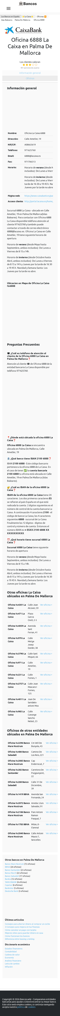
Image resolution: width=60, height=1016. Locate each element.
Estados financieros (13, 948)
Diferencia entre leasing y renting (19, 939)
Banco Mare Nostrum (14, 864)
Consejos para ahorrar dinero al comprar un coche (27, 924)
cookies (31, 1007)
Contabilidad (11, 951)
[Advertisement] (30, 110)
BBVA (7, 867)
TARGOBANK (11, 882)
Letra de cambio (12, 963)
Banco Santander (12, 870)
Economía (9, 957)
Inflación (9, 966)
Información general (29, 72)
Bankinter (9, 888)
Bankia (8, 879)
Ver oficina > (46, 605)
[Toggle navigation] (8, 8)
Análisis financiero (13, 960)
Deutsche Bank (11, 891)
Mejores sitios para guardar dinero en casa (24, 933)
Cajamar (8, 885)
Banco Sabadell (12, 876)
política (21, 1007)
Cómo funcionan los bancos (17, 936)
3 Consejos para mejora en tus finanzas (22, 927)
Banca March (10, 873)
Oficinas (30, 78)
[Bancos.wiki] (28, 3)
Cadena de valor (12, 954)
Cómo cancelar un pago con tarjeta (20, 930)
